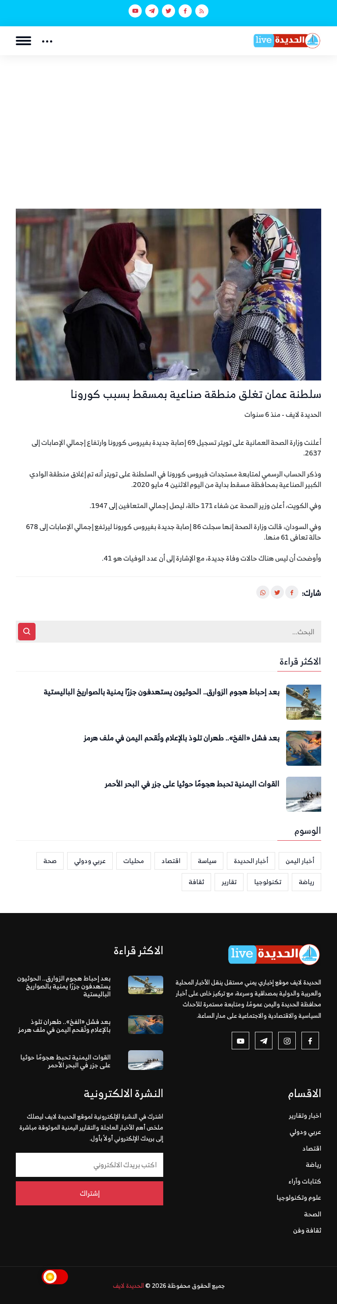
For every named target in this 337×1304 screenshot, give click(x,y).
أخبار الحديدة (251, 861)
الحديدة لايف (128, 1285)
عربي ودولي (90, 861)
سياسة (207, 861)
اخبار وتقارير (305, 1115)
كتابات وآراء (305, 1181)
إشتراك (90, 1193)
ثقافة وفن (307, 1230)
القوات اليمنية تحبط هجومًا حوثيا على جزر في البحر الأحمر (192, 784)
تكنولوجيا (267, 882)
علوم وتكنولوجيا (298, 1197)
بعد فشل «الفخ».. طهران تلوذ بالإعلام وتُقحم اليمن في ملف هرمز (182, 738)
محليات (133, 861)
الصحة (312, 1214)
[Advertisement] (168, 121)
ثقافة (196, 882)
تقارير (229, 882)
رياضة (306, 882)
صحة (50, 861)
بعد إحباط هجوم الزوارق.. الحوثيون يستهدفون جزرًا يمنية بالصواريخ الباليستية (162, 692)
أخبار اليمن (300, 861)
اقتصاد (170, 861)
